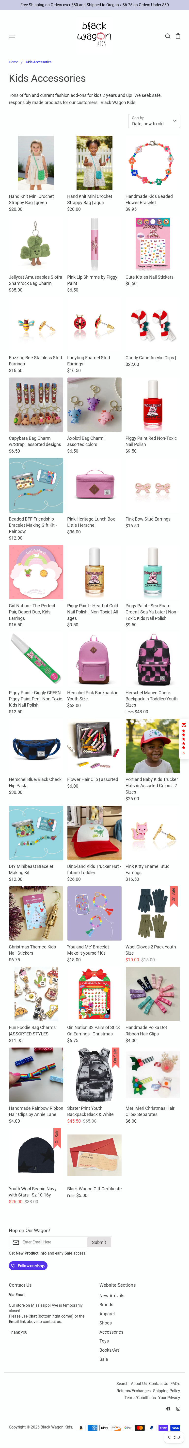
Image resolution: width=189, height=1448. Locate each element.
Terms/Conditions (140, 1398)
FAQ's (175, 1384)
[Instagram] (178, 1409)
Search (122, 1384)
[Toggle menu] (11, 36)
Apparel (107, 1313)
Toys (104, 1340)
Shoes (105, 1322)
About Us (139, 1384)
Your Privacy (169, 1398)
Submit (99, 1242)
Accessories (111, 1332)
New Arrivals (111, 1295)
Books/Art (109, 1350)
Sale (103, 1359)
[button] (184, 739)
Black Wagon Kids (56, 1427)
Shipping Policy (166, 1391)
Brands (106, 1304)
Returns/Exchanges (134, 1391)
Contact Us (158, 1384)
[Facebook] (168, 1409)
